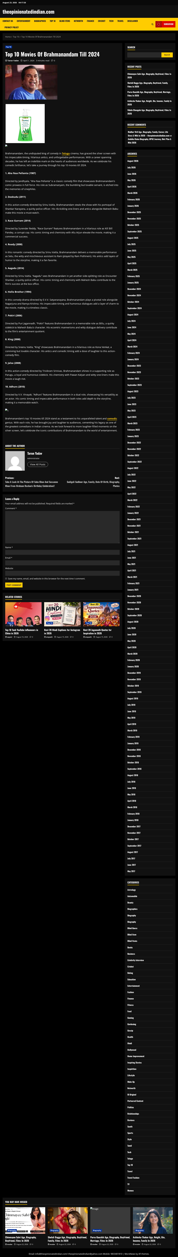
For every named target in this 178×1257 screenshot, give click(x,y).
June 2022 (131, 480)
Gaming (130, 1017)
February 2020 (133, 660)
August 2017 (132, 852)
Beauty (130, 902)
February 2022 (133, 506)
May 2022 (131, 487)
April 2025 (131, 263)
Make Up (131, 1081)
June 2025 (131, 250)
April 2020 (131, 647)
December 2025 (134, 212)
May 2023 (131, 410)
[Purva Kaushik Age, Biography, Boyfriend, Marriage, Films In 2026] (110, 1220)
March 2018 (132, 807)
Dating (130, 972)
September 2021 (134, 538)
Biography (131, 915)
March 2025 (132, 269)
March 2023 (132, 423)
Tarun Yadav (13, 60)
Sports (130, 1132)
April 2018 (131, 800)
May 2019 (131, 717)
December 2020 (134, 596)
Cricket (101, 21)
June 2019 (131, 711)
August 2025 (132, 237)
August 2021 (132, 544)
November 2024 (134, 295)
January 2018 (132, 820)
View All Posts (37, 464)
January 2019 (133, 743)
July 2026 (131, 167)
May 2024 (131, 333)
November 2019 (134, 679)
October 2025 (133, 224)
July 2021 (131, 551)
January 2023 (133, 436)
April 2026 (131, 186)
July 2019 (131, 704)
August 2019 (132, 698)
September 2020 (134, 615)
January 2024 (133, 359)
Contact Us (8, 21)
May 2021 (131, 564)
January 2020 (133, 666)
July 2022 (131, 474)
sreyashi (49, 637)
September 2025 (134, 231)
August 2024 (132, 314)
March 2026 (132, 192)
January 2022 (133, 512)
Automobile (132, 896)
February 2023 (133, 429)
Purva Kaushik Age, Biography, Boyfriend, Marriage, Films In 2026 (110, 1239)
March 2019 (132, 730)
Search (131, 47)
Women (130, 1190)
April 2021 (131, 570)
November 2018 (134, 756)
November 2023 (134, 372)
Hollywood (131, 1049)
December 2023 (134, 365)
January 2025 (133, 282)
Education (131, 979)
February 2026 (133, 199)
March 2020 (132, 653)
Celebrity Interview (135, 960)
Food (129, 1011)
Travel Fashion (133, 1177)
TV (128, 1184)
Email (8, 557)
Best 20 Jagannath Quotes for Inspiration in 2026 (97, 631)
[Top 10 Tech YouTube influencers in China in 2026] (23, 614)
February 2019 (133, 736)
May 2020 (131, 640)
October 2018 (133, 762)
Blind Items (64, 21)
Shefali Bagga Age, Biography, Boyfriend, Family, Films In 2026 (67, 1239)
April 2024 (131, 340)
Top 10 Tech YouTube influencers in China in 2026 (21, 631)
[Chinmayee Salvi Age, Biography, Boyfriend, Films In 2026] (25, 1220)
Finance (90, 21)
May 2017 (131, 871)
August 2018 (132, 775)
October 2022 (133, 455)
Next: (93, 481)
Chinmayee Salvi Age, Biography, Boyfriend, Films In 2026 (20, 1239)
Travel (120, 21)
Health (130, 1036)
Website (9, 568)
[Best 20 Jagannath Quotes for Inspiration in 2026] (101, 614)
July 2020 (131, 628)
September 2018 (134, 768)
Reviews (130, 1120)
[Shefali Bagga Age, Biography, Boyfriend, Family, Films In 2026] (68, 1220)
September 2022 (134, 461)
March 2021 (132, 576)
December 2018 (134, 749)
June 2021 (131, 557)
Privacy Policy (12, 27)
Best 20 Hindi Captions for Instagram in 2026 (62, 631)
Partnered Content (135, 1100)
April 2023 (131, 416)
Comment (11, 508)
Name (9, 547)
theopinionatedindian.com (28, 11)
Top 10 (53, 21)
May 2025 (131, 256)
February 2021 (133, 583)
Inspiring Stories (134, 1062)
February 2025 (133, 276)
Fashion (130, 992)
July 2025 (131, 244)
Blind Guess (132, 928)
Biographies (40, 21)
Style (129, 1139)
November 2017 (133, 832)
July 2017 (131, 858)
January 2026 (133, 205)
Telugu (130, 1158)
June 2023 (131, 404)
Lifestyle (131, 1075)
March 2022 (132, 500)
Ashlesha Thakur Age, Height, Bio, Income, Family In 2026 (149, 1239)
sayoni (9, 637)
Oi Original (131, 1094)
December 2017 (133, 826)
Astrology (131, 889)
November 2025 (134, 218)
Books (130, 947)
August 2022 (132, 468)
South (129, 1126)
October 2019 (133, 685)
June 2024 (131, 327)
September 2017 (134, 845)
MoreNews (130, 1253)
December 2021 (134, 519)
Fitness (130, 1004)
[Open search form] (153, 24)
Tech (111, 21)
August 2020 (132, 621)
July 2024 (131, 320)
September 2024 (134, 308)
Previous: (31, 481)
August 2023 (132, 391)
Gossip (130, 1030)
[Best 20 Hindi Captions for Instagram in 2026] (62, 614)
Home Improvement (135, 1056)
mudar (9, 1244)
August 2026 (132, 160)
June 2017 (131, 864)
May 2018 (131, 794)
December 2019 (134, 672)
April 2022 (131, 493)
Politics (130, 1107)
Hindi (129, 1043)
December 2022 (134, 442)
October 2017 (133, 839)
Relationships (133, 1113)
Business (131, 953)
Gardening (131, 1024)
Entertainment (23, 21)
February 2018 (133, 813)
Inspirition (131, 1068)
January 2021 (132, 589)
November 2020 (134, 602)
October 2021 (133, 532)
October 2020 (133, 608)
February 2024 (133, 352)
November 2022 (134, 448)
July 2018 (131, 781)
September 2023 (134, 384)
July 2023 (131, 397)
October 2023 (133, 378)
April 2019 (131, 724)
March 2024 (132, 346)
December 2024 (134, 288)
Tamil (129, 1145)
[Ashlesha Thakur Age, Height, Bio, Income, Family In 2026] (153, 1220)
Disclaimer (132, 21)
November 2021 (134, 525)
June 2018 (131, 788)
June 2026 (131, 173)
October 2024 (133, 301)
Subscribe (168, 24)
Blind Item (131, 934)
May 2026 (131, 180)
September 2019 (134, 692)
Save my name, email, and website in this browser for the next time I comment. (46, 578)
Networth (78, 21)
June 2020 (131, 634)
